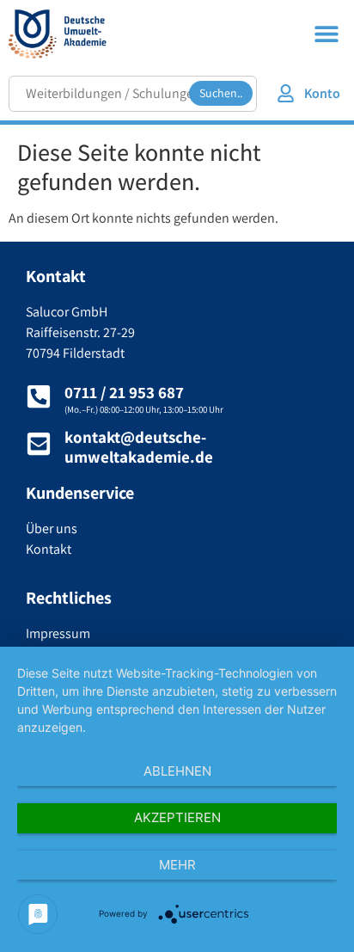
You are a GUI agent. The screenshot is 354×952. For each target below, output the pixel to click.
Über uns (51, 528)
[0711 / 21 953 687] (39, 396)
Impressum (58, 633)
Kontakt (48, 549)
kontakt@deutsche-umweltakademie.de (138, 447)
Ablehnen (177, 771)
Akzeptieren (177, 817)
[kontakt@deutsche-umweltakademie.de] (39, 444)
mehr (177, 865)
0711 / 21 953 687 (124, 392)
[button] (326, 33)
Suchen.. (220, 93)
